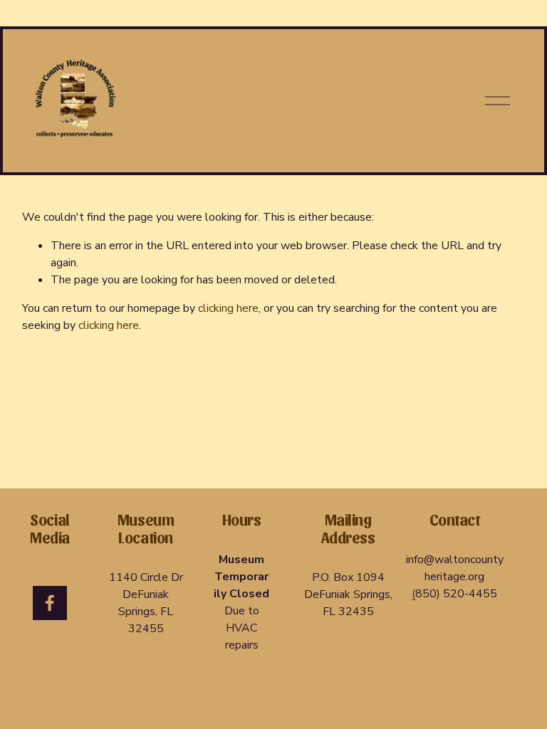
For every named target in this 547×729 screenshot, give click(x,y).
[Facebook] (50, 603)
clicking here (228, 308)
